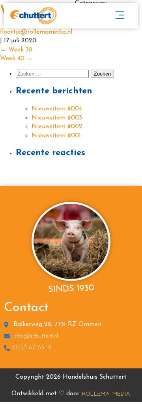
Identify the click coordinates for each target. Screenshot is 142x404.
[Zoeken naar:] (53, 74)
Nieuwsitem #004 (57, 109)
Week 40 (16, 58)
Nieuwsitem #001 (56, 136)
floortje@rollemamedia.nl (36, 32)
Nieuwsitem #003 (57, 118)
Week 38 (16, 50)
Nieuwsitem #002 (57, 126)
